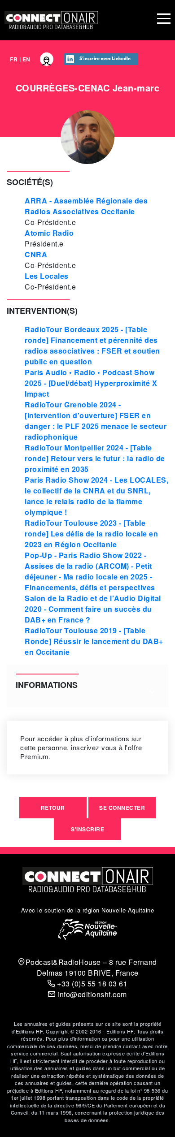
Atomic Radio (49, 233)
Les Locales (47, 276)
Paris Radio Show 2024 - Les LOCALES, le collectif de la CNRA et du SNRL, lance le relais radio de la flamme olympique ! (96, 496)
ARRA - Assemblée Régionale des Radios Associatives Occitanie (86, 205)
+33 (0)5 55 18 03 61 (91, 983)
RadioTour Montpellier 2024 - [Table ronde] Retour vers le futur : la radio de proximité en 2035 (95, 458)
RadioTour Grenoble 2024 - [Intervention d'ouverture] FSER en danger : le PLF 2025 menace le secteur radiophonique (95, 420)
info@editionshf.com (91, 994)
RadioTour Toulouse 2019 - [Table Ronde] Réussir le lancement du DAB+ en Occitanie (94, 641)
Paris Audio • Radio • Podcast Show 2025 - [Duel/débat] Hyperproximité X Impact (91, 383)
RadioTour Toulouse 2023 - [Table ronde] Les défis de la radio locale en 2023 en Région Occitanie (91, 533)
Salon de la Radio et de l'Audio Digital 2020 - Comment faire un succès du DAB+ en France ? (93, 609)
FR (14, 59)
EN (26, 59)
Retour (53, 808)
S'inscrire (87, 829)
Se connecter (122, 808)
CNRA (36, 254)
